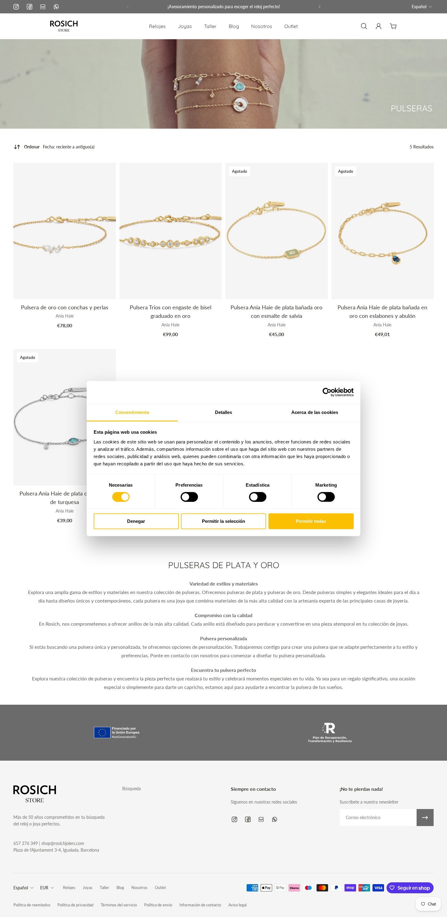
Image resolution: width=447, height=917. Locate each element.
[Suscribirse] (425, 817)
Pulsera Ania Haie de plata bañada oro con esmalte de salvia (276, 311)
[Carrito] (393, 26)
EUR (44, 887)
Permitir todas (311, 521)
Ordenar (59, 146)
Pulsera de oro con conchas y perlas (64, 307)
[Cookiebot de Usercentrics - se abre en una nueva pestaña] (327, 392)
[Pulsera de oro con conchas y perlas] (64, 231)
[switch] (189, 497)
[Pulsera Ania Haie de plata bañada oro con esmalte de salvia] (276, 231)
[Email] (43, 6)
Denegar (136, 521)
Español (419, 6)
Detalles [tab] (223, 412)
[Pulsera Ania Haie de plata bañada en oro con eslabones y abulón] (382, 231)
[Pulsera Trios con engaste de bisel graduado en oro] (171, 231)
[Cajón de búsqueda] (364, 26)
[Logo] (64, 26)
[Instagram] (16, 6)
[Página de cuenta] (378, 26)
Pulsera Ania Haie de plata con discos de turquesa (64, 497)
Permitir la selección (223, 521)
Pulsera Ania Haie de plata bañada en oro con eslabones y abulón (382, 311)
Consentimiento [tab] (132, 412)
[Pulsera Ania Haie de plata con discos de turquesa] (64, 417)
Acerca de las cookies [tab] (314, 412)
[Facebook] (29, 6)
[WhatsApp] (56, 6)
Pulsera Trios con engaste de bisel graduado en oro (170, 311)
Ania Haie (65, 315)
